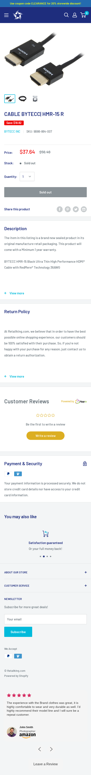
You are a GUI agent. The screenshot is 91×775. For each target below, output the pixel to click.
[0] (83, 15)
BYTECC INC (12, 131)
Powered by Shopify (16, 675)
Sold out (45, 192)
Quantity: (10, 176)
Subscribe (18, 632)
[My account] (75, 15)
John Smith (26, 727)
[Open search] (66, 15)
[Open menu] (6, 15)
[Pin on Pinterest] (68, 209)
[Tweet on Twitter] (76, 209)
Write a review (46, 436)
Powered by (67, 401)
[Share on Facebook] (60, 209)
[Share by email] (84, 209)
